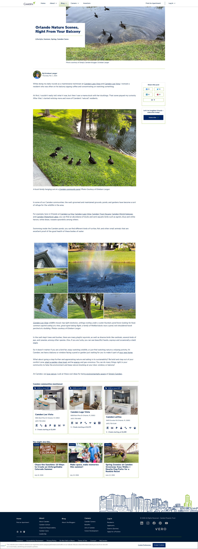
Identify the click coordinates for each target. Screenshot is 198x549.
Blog (64, 519)
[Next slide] (65, 399)
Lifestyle (39, 39)
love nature (51, 374)
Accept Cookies (159, 545)
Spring (53, 39)
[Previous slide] (35, 399)
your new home (126, 352)
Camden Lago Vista (92, 84)
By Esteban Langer (49, 73)
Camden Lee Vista (112, 84)
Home (43, 3)
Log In (109, 519)
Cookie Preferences (144, 545)
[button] (82, 407)
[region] (99, 545)
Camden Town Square (101, 214)
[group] (50, 389)
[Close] (194, 545)
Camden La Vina (67, 214)
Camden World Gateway (122, 214)
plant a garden (51, 362)
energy (77, 362)
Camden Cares (63, 39)
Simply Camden (115, 374)
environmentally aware (96, 374)
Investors (86, 3)
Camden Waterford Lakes (47, 217)
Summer (47, 39)
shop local (62, 362)
